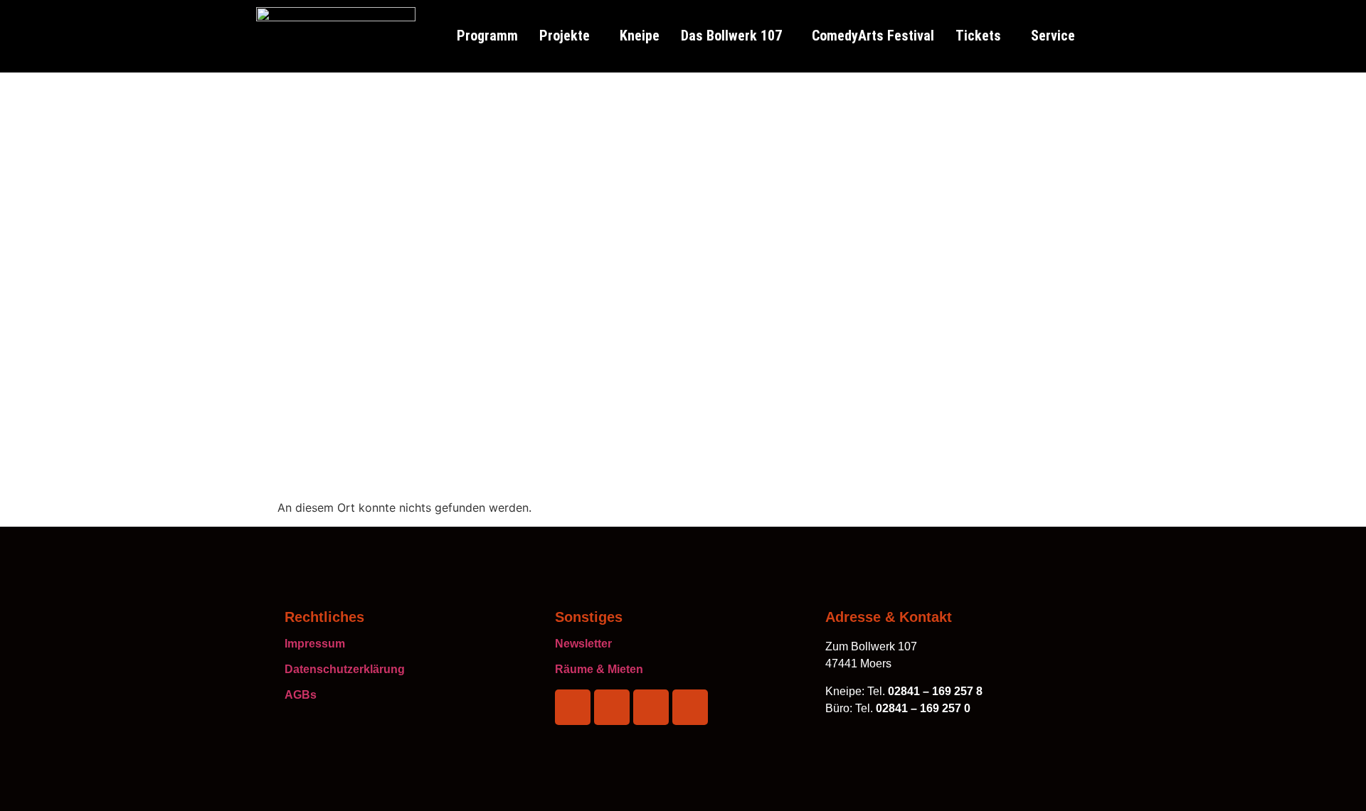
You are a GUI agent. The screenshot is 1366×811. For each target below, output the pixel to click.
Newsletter (583, 644)
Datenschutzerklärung (345, 669)
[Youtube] (690, 707)
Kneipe (640, 35)
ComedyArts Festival (873, 35)
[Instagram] (612, 707)
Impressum (315, 644)
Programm (487, 35)
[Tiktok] (651, 707)
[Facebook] (573, 707)
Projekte (564, 35)
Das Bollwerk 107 (731, 35)
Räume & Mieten (599, 669)
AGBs (301, 695)
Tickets (978, 35)
